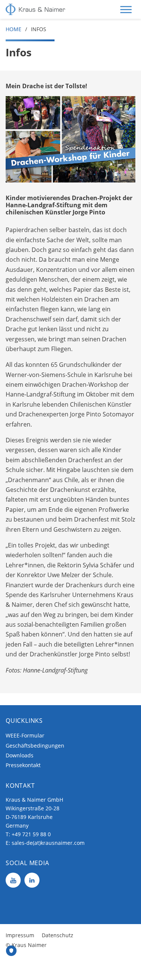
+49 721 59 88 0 (31, 834)
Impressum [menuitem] (20, 935)
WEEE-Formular (25, 735)
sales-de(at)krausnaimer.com (48, 842)
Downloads (19, 755)
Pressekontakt (23, 765)
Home (13, 29)
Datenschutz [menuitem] (57, 935)
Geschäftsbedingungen (35, 745)
